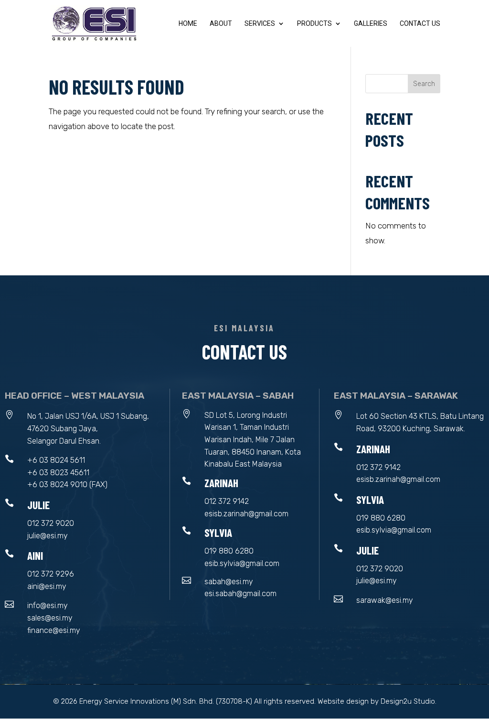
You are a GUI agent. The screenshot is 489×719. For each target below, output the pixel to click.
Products (314, 23)
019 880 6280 (229, 551)
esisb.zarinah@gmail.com (246, 513)
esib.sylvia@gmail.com (241, 563)
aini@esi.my (46, 586)
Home (188, 23)
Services (259, 23)
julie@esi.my (47, 535)
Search (424, 84)
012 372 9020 (50, 523)
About (221, 23)
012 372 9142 (226, 501)
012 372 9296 (50, 573)
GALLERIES (370, 23)
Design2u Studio (408, 701)
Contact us (420, 23)
